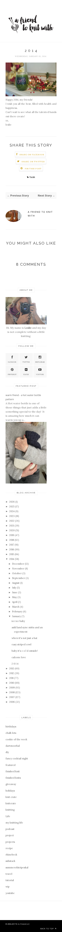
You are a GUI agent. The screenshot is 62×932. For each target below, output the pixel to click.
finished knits (13, 777)
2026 (12, 501)
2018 (12, 539)
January (16, 616)
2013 (12, 668)
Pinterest (12, 374)
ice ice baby (18, 621)
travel (9, 873)
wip (8, 886)
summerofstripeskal (17, 867)
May (14, 597)
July (14, 587)
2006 (12, 701)
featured (10, 765)
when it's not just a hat (24, 638)
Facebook (12, 362)
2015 (12, 554)
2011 (11, 678)
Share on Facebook (32, 154)
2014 (12, 559)
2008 (12, 692)
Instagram (40, 362)
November (18, 568)
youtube (10, 893)
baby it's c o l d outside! (25, 650)
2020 (12, 530)
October (17, 573)
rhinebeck (11, 854)
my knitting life (14, 822)
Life (8, 816)
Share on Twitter (33, 161)
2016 (12, 549)
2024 (12, 511)
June (15, 592)
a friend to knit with (40, 213)
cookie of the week (16, 739)
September (19, 578)
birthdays (11, 726)
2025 (12, 506)
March (16, 606)
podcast (10, 828)
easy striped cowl (21, 644)
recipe (9, 848)
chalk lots (11, 732)
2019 (12, 535)
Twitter (26, 362)
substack (10, 860)
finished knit (13, 771)
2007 (12, 697)
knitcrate (11, 803)
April (15, 601)
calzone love (19, 657)
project (10, 835)
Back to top (47, 928)
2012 (12, 673)
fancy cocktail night (17, 758)
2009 (12, 687)
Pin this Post (33, 168)
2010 (12, 682)
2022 (12, 520)
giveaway (11, 784)
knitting (10, 809)
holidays (10, 790)
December (18, 563)
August (16, 582)
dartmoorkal (13, 745)
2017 (12, 544)
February (17, 611)
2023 (12, 516)
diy (7, 752)
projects (10, 841)
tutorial (10, 880)
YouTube (40, 374)
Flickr (26, 374)
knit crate (11, 797)
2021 (12, 525)
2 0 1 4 (15, 663)
